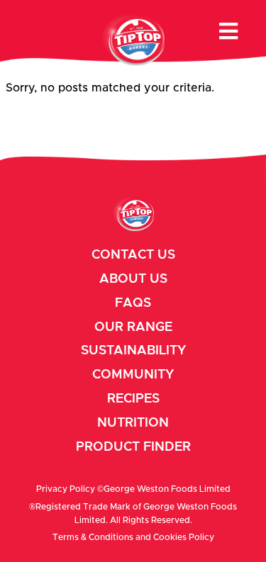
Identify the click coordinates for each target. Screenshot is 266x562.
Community (133, 375)
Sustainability (133, 350)
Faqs (133, 303)
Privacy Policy (65, 489)
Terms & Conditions (92, 537)
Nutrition (133, 423)
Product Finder (133, 447)
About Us (133, 279)
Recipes (133, 399)
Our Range (133, 327)
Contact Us (133, 255)
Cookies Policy (183, 537)
